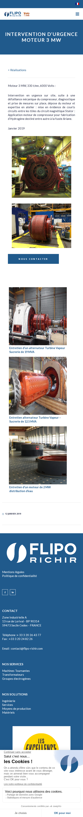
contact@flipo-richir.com (27, 648)
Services (7, 704)
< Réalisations (17, 70)
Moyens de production (16, 708)
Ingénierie (8, 701)
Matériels (8, 712)
